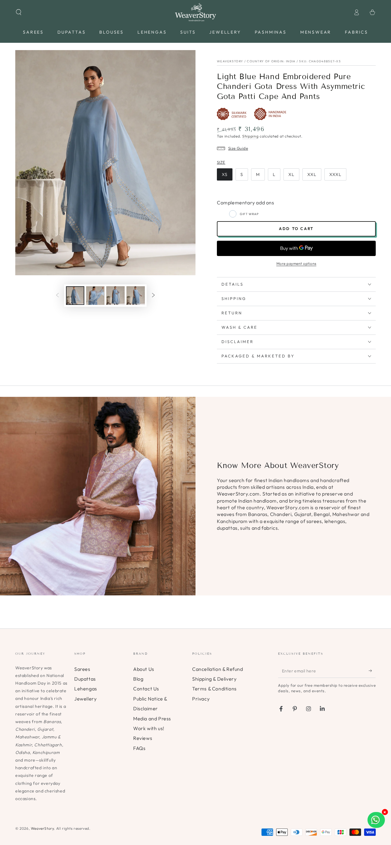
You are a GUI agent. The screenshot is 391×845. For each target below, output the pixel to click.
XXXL (335, 174)
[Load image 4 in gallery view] (135, 295)
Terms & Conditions (214, 689)
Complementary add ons (245, 202)
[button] (19, 12)
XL (291, 174)
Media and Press (152, 718)
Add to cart (296, 228)
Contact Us (146, 689)
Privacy (201, 699)
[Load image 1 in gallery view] (75, 295)
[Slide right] (153, 295)
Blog (138, 679)
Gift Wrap (249, 214)
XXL (311, 174)
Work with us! (148, 728)
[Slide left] (57, 295)
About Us (143, 669)
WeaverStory (42, 828)
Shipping (250, 136)
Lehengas (85, 689)
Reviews (142, 738)
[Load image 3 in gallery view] (115, 295)
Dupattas (85, 679)
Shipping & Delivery (214, 679)
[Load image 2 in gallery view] (95, 295)
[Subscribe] (372, 671)
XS (225, 174)
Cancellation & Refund (217, 669)
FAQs (139, 748)
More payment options (296, 263)
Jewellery (85, 699)
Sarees (82, 669)
